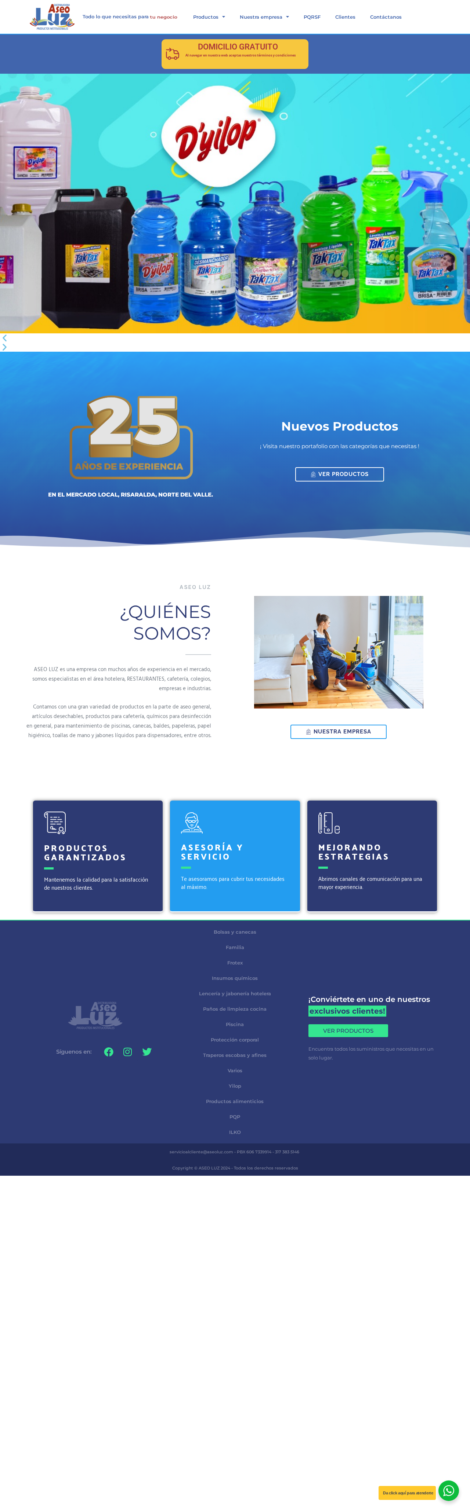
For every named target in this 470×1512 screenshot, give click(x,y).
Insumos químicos (235, 978)
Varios (235, 1070)
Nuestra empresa (261, 17)
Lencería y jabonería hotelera (235, 993)
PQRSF (312, 17)
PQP (234, 1117)
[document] (235, 1228)
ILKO (235, 1132)
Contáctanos (386, 17)
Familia (235, 947)
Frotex (235, 963)
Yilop (235, 1086)
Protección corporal (235, 1040)
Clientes (345, 17)
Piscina (235, 1024)
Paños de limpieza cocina (235, 1009)
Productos (205, 17)
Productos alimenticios (235, 1101)
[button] (235, 338)
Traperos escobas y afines (235, 1055)
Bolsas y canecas (235, 932)
